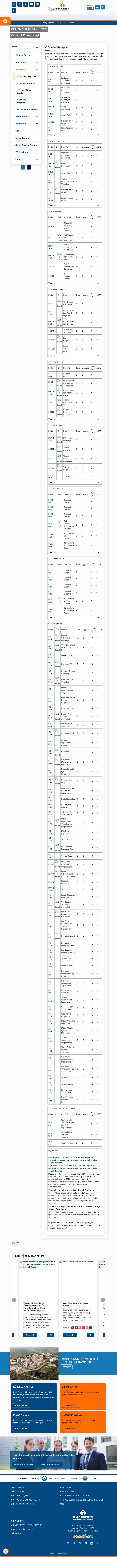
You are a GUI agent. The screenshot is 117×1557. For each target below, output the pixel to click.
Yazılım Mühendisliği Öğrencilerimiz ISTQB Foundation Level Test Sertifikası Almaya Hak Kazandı (34, 1308)
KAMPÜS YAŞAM (20, 1496)
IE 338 (51, 874)
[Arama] (103, 7)
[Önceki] (14, 1300)
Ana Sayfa (24, 55)
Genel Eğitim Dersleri (24, 91)
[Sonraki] (103, 1300)
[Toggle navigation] (37, 47)
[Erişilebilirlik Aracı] (6, 1551)
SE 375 (51, 468)
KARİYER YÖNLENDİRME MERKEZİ (28, 1525)
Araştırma (26, 123)
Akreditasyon (26, 116)
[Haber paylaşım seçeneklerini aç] (50, 1335)
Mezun (71, 23)
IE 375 (51, 882)
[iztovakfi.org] (85, 1478)
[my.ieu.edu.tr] (90, 7)
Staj (17, 131)
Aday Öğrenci (48, 23)
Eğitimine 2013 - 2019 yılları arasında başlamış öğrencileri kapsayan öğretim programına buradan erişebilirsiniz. (72, 1160)
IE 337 (51, 864)
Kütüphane (19, 1521)
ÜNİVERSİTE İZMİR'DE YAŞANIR (27, 1500)
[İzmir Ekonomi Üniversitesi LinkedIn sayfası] (37, 4)
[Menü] (111, 17)
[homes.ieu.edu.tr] (16, 1243)
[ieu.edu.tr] (58, 7)
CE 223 (51, 303)
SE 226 (51, 339)
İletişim (26, 159)
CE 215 (51, 227)
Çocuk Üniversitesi (23, 1529)
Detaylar (66, 1367)
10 (83, 1328)
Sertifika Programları (27, 109)
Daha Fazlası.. (22, 1405)
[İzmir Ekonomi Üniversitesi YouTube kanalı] (31, 4)
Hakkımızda (26, 62)
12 (87, 1328)
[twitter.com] (29, 167)
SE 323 (51, 412)
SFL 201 (51, 276)
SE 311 (51, 449)
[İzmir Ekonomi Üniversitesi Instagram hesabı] (14, 4)
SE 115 (51, 122)
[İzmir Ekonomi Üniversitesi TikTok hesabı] (14, 10)
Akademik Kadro (27, 83)
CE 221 (51, 238)
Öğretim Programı (27, 76)
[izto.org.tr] (44, 1478)
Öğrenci (61, 23)
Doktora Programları (49, 1465)
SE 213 (51, 266)
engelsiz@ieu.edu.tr (58, 1228)
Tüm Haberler (22, 152)
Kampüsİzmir (68, 1491)
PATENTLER (67, 1487)
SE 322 (51, 459)
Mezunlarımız (26, 137)
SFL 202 (52, 349)
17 (91, 1328)
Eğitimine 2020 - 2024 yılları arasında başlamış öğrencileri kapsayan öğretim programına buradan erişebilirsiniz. (72, 1168)
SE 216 (51, 331)
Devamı (29, 1335)
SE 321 (51, 402)
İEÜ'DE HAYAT (19, 1491)
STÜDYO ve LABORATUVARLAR (76, 1496)
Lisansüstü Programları (23, 1465)
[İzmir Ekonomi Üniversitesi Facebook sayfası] (20, 4)
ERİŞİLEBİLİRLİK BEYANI (23, 1504)
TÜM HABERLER (34, 1256)
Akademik (27, 69)
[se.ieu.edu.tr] (39, 1280)
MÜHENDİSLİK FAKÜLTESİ (29, 29)
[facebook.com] (23, 167)
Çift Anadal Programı (23, 101)
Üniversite (18, 1487)
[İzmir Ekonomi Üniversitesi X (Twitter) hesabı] (26, 4)
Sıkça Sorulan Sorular (26, 145)
